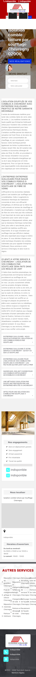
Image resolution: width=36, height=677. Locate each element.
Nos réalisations (20, 61)
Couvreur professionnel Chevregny (32, 601)
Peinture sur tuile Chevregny (32, 592)
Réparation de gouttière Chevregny (6, 582)
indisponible (10, 1)
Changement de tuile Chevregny (14, 601)
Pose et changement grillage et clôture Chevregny (6, 595)
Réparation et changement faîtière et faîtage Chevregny (14, 588)
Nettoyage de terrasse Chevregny (23, 591)
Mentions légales (18, 673)
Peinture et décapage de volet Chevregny (14, 612)
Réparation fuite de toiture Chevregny (32, 582)
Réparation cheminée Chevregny (6, 606)
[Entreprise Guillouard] (18, 8)
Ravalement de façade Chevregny (23, 610)
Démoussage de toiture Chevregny (23, 580)
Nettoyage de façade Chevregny (23, 601)
